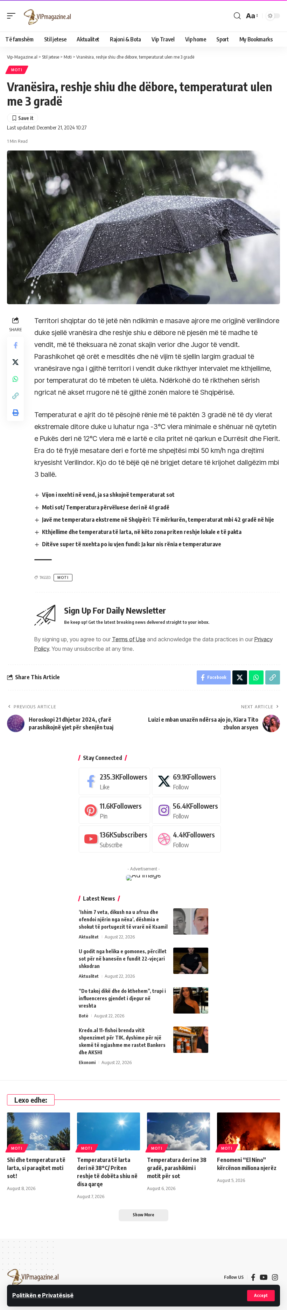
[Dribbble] (186, 839)
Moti (16, 70)
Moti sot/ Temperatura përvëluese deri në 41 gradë (105, 507)
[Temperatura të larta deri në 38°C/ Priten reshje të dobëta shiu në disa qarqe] (108, 1131)
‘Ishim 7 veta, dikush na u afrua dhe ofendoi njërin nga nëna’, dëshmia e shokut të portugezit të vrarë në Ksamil (123, 919)
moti (63, 577)
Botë (83, 1015)
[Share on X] (15, 362)
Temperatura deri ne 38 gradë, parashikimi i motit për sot (176, 1167)
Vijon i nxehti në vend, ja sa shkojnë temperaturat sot (108, 494)
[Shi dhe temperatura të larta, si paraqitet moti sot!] (38, 1131)
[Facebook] (114, 781)
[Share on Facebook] (15, 345)
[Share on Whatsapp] (15, 378)
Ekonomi (87, 1062)
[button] (261, 1295)
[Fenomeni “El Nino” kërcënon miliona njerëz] (248, 1131)
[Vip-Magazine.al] (47, 16)
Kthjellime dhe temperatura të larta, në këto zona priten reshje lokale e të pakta (141, 531)
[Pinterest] (114, 810)
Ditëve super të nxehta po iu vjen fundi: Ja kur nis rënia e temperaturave (131, 544)
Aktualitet (89, 937)
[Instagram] (186, 810)
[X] (186, 781)
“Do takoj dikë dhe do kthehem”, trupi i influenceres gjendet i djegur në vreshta (122, 998)
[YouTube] (264, 1277)
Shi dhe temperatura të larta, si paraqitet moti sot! (36, 1167)
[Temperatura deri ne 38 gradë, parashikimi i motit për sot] (178, 1131)
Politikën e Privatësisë (43, 1295)
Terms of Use (129, 639)
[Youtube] (114, 839)
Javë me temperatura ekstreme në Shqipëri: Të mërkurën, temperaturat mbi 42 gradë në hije (158, 519)
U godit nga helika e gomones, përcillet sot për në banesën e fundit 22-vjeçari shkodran (123, 958)
